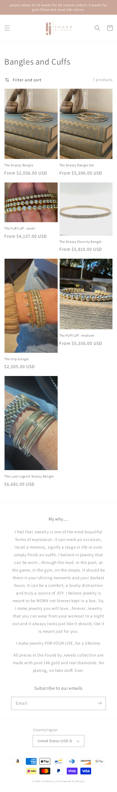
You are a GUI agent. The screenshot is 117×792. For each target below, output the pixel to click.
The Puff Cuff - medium (76, 335)
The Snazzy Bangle (18, 165)
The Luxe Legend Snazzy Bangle (29, 476)
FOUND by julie (51, 781)
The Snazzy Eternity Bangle (80, 241)
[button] (7, 28)
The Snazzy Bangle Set (76, 165)
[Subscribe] (99, 703)
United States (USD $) (54, 740)
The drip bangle (16, 359)
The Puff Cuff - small (19, 228)
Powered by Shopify (72, 781)
